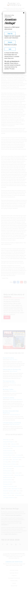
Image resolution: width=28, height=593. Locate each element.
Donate (10, 42)
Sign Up (10, 33)
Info (10, 49)
